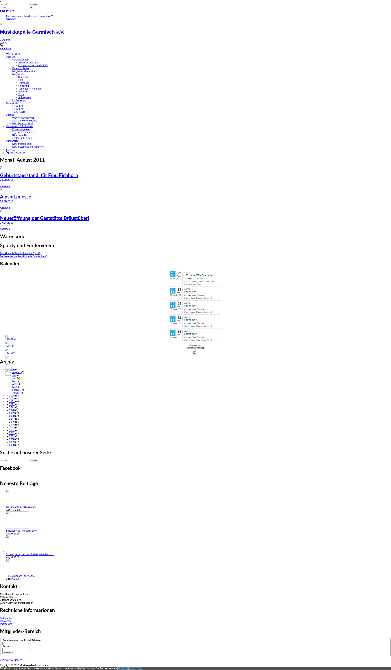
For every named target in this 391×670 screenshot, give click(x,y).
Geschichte (12, 103)
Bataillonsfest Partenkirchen (21, 530)
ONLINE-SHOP (17, 152)
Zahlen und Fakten (22, 138)
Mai (14, 381)
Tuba (21, 94)
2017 (12, 418)
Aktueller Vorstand (28, 62)
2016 (12, 421)
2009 (12, 442)
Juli (14, 375)
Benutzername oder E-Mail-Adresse (21, 640)
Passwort (7, 646)
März (15, 386)
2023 (12, 401)
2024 (12, 398)
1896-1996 (18, 109)
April (14, 384)
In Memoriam (19, 100)
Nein (125, 668)
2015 (12, 424)
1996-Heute (18, 111)
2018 (12, 416)
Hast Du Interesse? (22, 123)
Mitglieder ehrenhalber (24, 71)
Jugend (10, 114)
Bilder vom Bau (20, 135)
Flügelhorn (23, 85)
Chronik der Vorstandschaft (33, 65)
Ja (120, 668)
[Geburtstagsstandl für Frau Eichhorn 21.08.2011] (1, 168)
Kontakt (10, 149)
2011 (12, 436)
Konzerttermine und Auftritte (28, 146)
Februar (16, 389)
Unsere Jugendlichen (23, 117)
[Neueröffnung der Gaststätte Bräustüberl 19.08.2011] (1, 210)
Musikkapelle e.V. (32, 32)
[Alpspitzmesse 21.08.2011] (1, 189)
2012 (12, 433)
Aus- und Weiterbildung (24, 120)
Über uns (10, 56)
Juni (14, 378)
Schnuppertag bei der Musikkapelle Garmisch (30, 554)
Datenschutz (7, 618)
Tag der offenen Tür (23, 132)
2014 (12, 427)
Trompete (23, 82)
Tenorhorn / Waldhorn (29, 88)
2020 (12, 410)
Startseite (14, 53)
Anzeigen (5, 186)
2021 (12, 407)
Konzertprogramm (22, 143)
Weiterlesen (135, 668)
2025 (12, 395)
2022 (12, 404)
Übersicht (23, 77)
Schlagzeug (24, 97)
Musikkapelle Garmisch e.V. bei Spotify (20, 253)
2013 (12, 430)
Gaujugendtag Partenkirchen (21, 507)
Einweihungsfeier (21, 129)
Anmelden (5, 48)
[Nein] (142, 669)
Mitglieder (17, 74)
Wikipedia (11, 19)
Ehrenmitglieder (20, 68)
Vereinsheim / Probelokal (19, 126)
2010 (12, 439)
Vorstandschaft (20, 59)
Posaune (23, 91)
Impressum (6, 623)
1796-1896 (18, 106)
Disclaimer (5, 621)
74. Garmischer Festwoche (20, 576)
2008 (12, 445)
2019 (12, 413)
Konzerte (13, 141)
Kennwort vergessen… (12, 660)
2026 (12, 369)
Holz (20, 80)
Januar (15, 392)
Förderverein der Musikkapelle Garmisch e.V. (29, 16)
